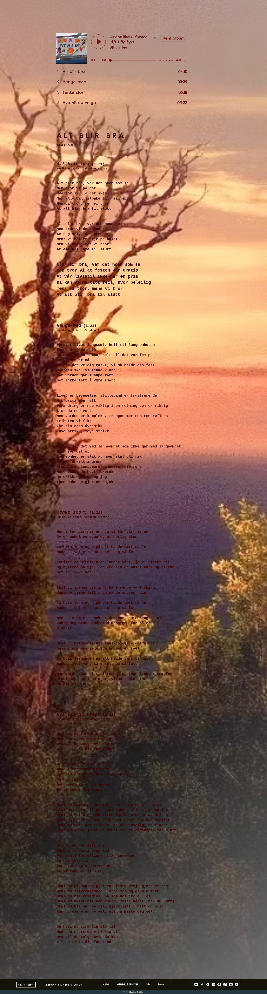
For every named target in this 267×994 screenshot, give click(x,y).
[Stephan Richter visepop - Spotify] (208, 984)
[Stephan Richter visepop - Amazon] (231, 984)
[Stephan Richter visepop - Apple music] (225, 984)
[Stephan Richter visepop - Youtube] (237, 984)
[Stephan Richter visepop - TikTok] (219, 984)
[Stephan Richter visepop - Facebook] (202, 984)
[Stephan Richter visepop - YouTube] (196, 984)
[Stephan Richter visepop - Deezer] (213, 984)
